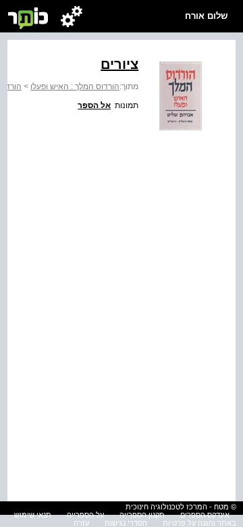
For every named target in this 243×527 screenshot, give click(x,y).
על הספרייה (85, 515)
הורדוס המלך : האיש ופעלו (74, 86)
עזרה (81, 523)
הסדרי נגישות (126, 523)
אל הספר (94, 105)
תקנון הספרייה (142, 515)
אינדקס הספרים (205, 515)
